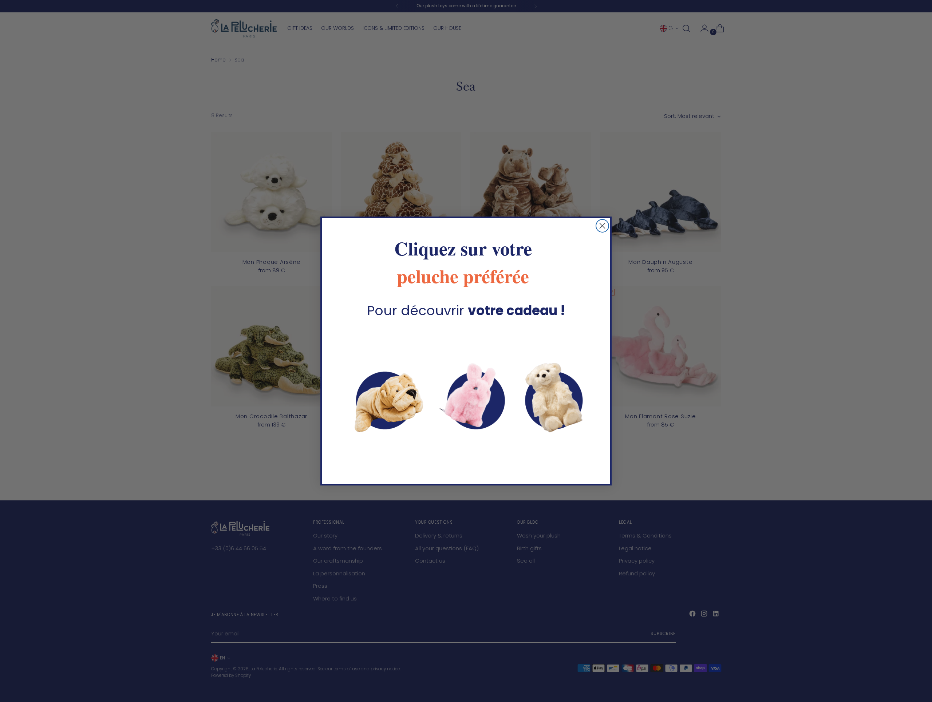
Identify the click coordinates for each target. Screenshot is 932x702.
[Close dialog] (602, 225)
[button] (466, 397)
